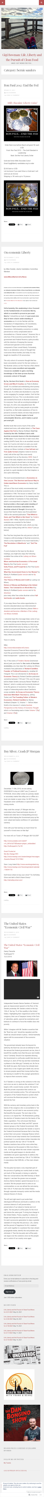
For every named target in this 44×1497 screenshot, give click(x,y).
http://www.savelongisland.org (28, 864)
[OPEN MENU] (2, 2)
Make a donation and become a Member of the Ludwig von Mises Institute (21, 611)
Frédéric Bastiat (23, 661)
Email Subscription (12, 1275)
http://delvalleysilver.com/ (13, 880)
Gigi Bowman (11, 92)
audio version (22, 564)
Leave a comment (13, 95)
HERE (30, 457)
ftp (38, 710)
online (5, 303)
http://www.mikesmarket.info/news (16, 648)
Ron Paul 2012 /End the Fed (21, 85)
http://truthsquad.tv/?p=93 (13, 846)
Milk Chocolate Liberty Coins (22, 102)
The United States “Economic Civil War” (18, 925)
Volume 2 (10, 713)
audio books (20, 598)
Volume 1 (32, 710)
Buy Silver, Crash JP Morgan (22, 751)
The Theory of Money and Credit (16, 580)
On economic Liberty (17, 252)
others (30, 528)
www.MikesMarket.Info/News (15, 277)
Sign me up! (9, 1292)
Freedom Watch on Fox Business (14, 300)
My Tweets (7, 1463)
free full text (30, 449)
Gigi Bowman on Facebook (15, 1471)
